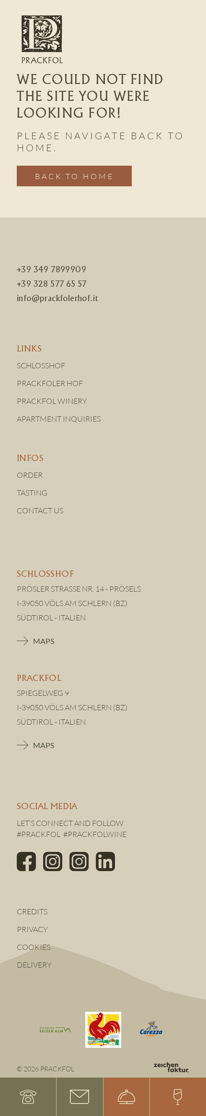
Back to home (74, 176)
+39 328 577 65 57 (52, 284)
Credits (32, 911)
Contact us (40, 510)
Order (30, 474)
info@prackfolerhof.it (57, 299)
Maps (43, 640)
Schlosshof (41, 365)
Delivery (34, 964)
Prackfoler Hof (50, 383)
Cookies (33, 946)
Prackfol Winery (52, 400)
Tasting (32, 492)
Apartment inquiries (59, 418)
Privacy (32, 929)
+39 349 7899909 (51, 270)
